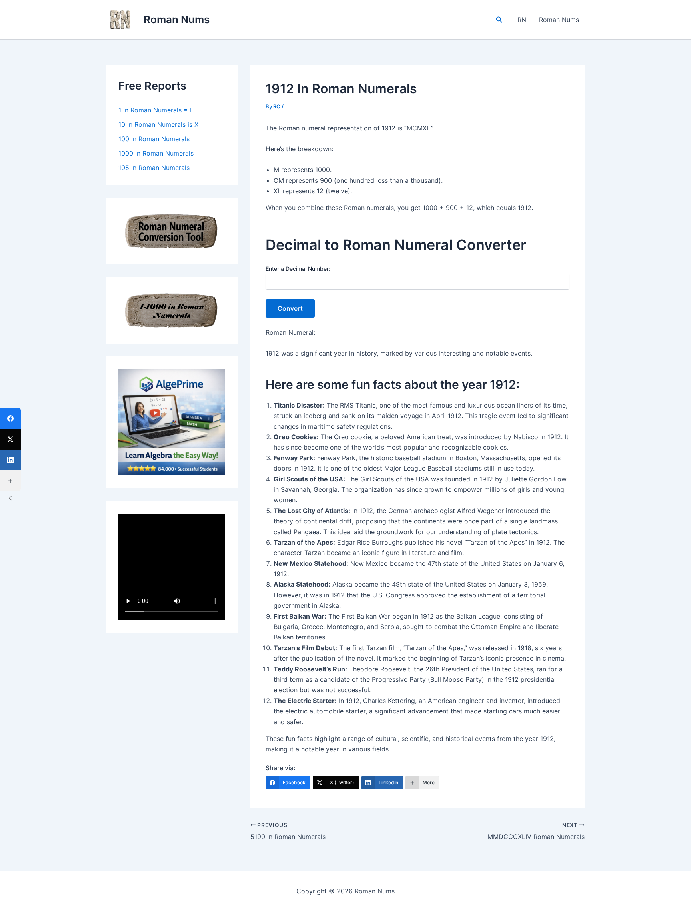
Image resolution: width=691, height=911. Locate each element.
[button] (499, 20)
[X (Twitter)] (10, 439)
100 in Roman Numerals (154, 139)
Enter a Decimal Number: (298, 268)
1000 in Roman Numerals (156, 153)
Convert (290, 308)
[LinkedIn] (10, 460)
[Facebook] (10, 418)
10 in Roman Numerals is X (158, 124)
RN (521, 20)
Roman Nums (177, 19)
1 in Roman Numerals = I (155, 110)
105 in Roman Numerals (154, 168)
